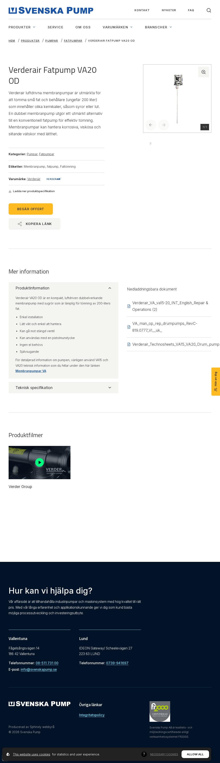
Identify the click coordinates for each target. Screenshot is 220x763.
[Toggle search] (208, 10)
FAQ (191, 10)
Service (56, 27)
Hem (12, 40)
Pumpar (51, 40)
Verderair (33, 179)
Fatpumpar (73, 40)
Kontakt (142, 10)
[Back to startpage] (51, 10)
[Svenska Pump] (39, 704)
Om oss (83, 27)
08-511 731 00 (47, 663)
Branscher (156, 27)
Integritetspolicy (92, 715)
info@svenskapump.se (39, 669)
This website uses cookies (31, 754)
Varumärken (115, 27)
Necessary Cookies (164, 754)
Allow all (195, 754)
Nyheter (169, 10)
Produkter (20, 27)
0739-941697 (117, 663)
